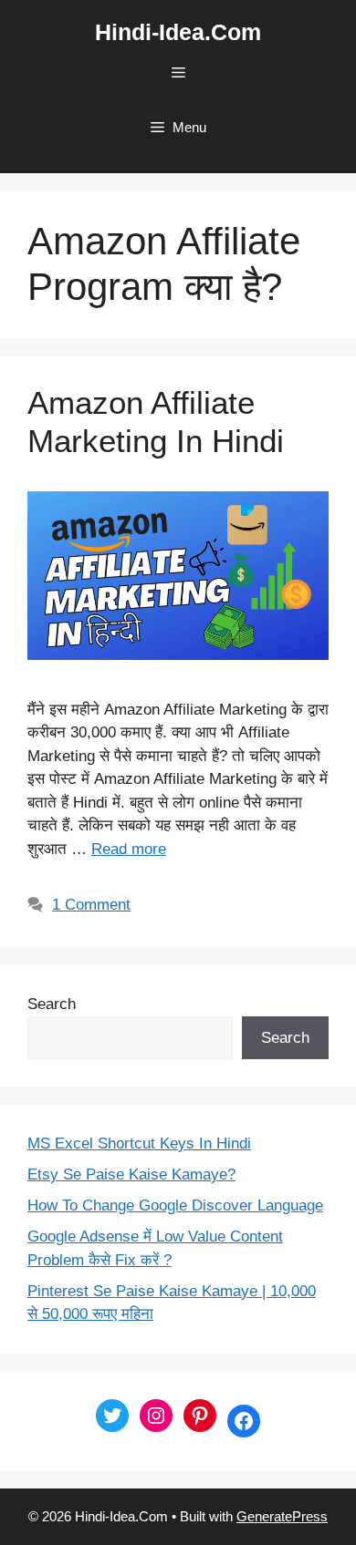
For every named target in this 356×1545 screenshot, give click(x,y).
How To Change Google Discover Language (175, 1205)
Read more (128, 849)
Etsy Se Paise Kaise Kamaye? (131, 1174)
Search (51, 1004)
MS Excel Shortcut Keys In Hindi (139, 1143)
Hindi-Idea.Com (178, 32)
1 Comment (91, 904)
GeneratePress (282, 1516)
